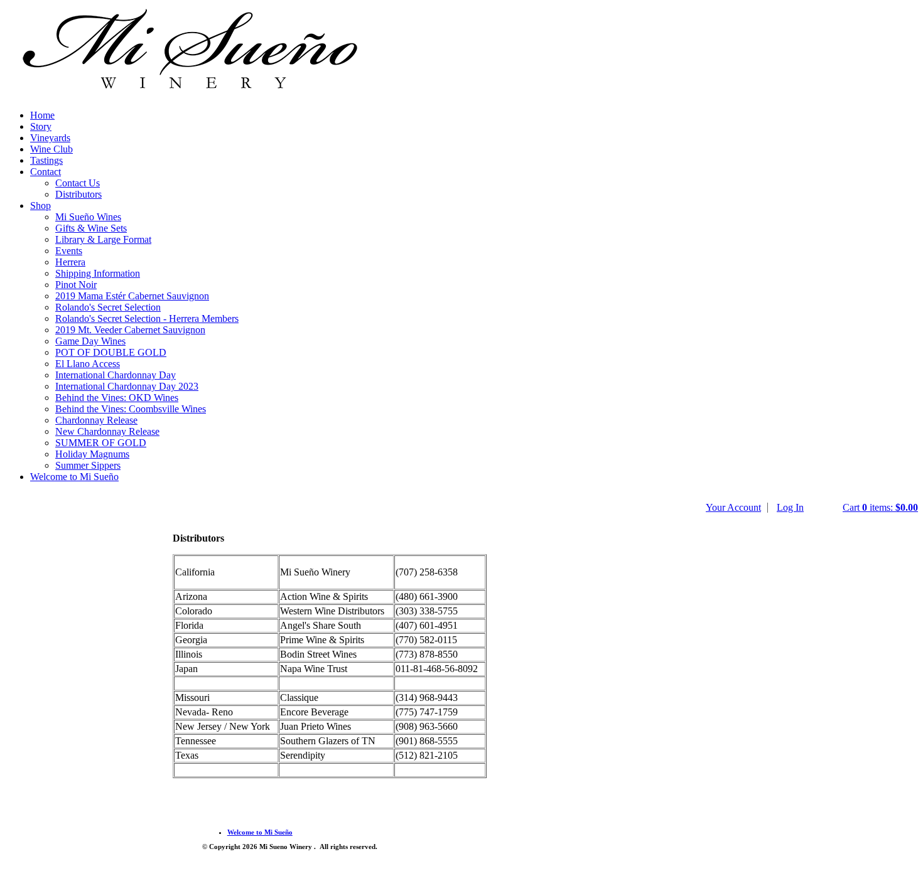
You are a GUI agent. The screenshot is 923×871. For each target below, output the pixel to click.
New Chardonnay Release (107, 431)
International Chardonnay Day (115, 375)
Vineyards (50, 137)
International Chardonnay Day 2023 (126, 386)
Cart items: (880, 507)
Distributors (78, 194)
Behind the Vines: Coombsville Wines (130, 408)
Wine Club (51, 149)
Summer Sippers (88, 465)
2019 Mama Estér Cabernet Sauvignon (132, 296)
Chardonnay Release (96, 420)
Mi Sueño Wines (88, 216)
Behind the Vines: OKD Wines (116, 397)
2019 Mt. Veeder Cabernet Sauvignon (130, 329)
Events (68, 250)
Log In (790, 507)
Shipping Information (97, 273)
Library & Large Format (103, 239)
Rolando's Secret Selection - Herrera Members (147, 318)
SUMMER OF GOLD (100, 442)
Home (42, 115)
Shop (40, 205)
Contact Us (77, 183)
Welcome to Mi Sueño (74, 476)
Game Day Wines (90, 341)
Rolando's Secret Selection (108, 307)
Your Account (733, 507)
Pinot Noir (76, 284)
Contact (45, 171)
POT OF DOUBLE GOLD (110, 352)
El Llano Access (87, 363)
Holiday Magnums (92, 454)
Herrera (70, 262)
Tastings (46, 160)
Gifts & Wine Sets (91, 228)
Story (40, 126)
